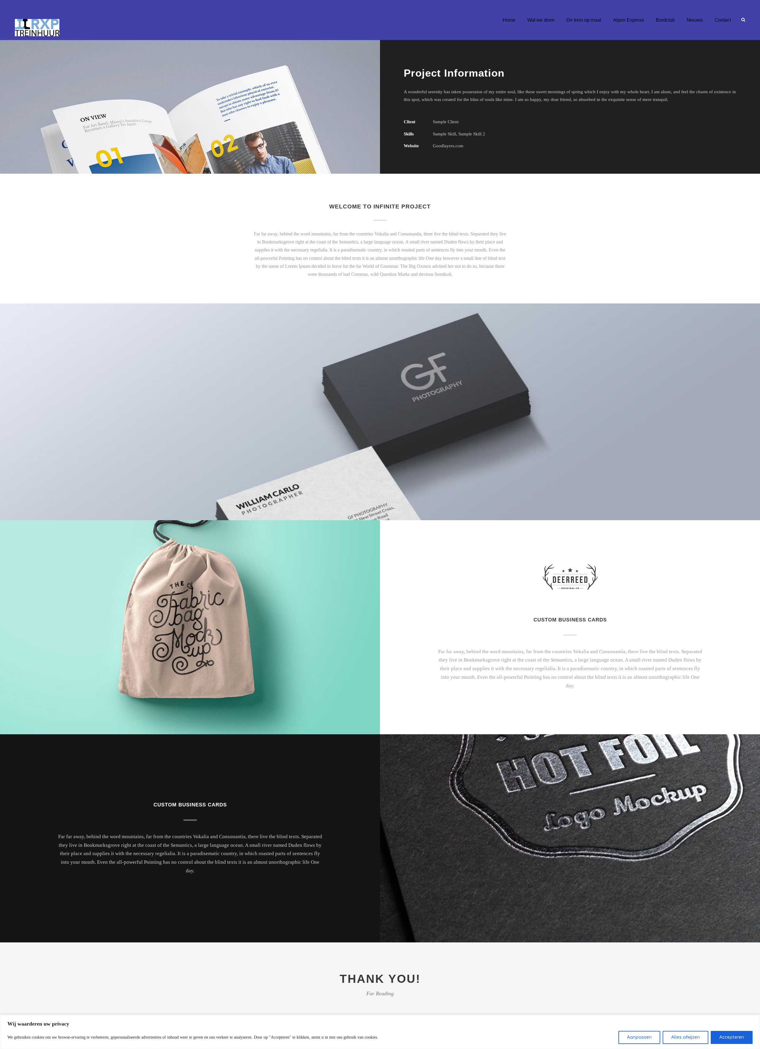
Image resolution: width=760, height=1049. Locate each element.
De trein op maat (583, 20)
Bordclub (665, 20)
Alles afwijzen (685, 1037)
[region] (380, 1032)
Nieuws (695, 20)
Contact (723, 20)
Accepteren (731, 1037)
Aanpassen (639, 1037)
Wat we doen (541, 20)
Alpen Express (628, 20)
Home (509, 20)
